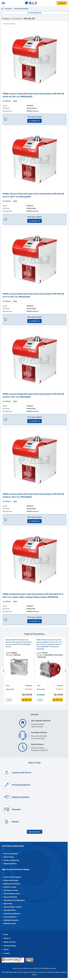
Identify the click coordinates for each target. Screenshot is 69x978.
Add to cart (27, 700)
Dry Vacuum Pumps (11, 890)
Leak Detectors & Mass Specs (14, 900)
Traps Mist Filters (10, 910)
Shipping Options (10, 863)
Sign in (63, 3)
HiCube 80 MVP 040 (21, 8)
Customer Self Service (21, 772)
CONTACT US (35, 121)
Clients (6, 949)
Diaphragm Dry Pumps (12, 883)
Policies (15, 821)
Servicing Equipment (21, 784)
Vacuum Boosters (10, 917)
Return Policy (9, 857)
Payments (16, 809)
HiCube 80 (8, 8)
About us (7, 938)
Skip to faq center (35, 832)
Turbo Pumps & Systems (12, 877)
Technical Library (10, 945)
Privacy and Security (11, 860)
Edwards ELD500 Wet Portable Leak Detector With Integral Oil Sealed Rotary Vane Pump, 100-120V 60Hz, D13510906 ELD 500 (19, 643)
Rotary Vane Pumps (11, 880)
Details (9, 700)
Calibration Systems (11, 920)
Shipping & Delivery (20, 797)
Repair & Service (10, 942)
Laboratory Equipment (12, 913)
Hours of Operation (11, 853)
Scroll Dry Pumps (10, 887)
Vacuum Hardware (10, 897)
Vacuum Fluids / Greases (13, 907)
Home (2, 8)
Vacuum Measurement (12, 893)
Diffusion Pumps (10, 923)
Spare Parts (8, 903)
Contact (7, 953)
